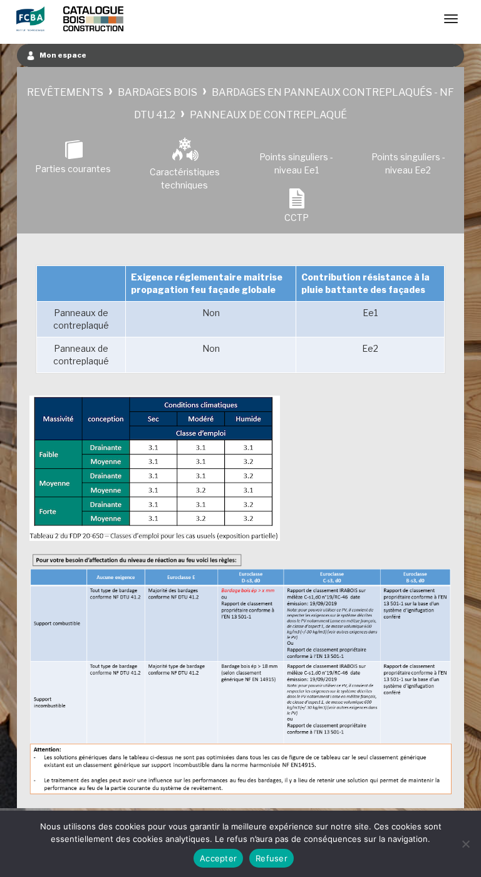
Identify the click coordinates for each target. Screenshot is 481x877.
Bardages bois (157, 92)
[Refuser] (465, 844)
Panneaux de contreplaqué (268, 115)
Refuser (271, 858)
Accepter (218, 858)
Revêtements (65, 92)
